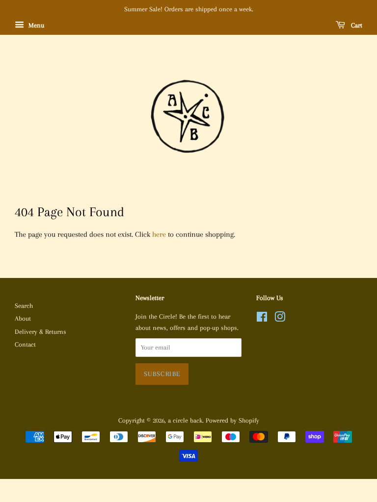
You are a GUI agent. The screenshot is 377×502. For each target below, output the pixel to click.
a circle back (185, 420)
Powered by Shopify (232, 420)
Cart (355, 25)
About (23, 318)
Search (24, 305)
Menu (35, 25)
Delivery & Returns (40, 331)
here (159, 234)
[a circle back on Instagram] (279, 319)
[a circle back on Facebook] (262, 319)
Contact (25, 344)
